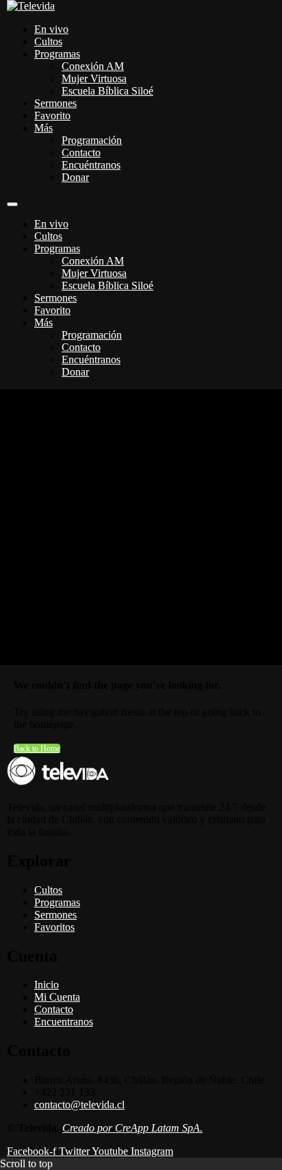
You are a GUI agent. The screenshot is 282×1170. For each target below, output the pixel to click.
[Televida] (31, 6)
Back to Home (37, 748)
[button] (12, 204)
